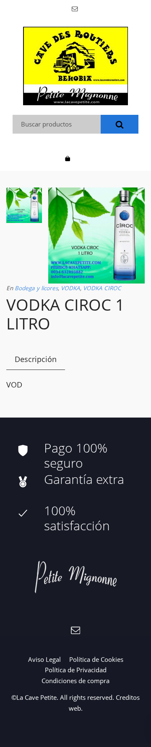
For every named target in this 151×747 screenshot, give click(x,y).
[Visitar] (75, 8)
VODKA (70, 288)
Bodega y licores (36, 288)
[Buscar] (119, 124)
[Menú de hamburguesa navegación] (83, 158)
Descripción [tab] (36, 359)
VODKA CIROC (102, 288)
